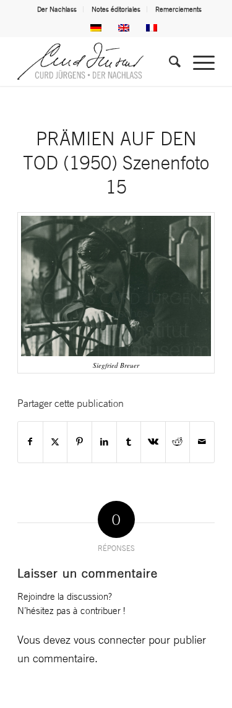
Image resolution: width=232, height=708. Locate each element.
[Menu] (198, 61)
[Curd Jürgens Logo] (96, 61)
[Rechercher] (169, 61)
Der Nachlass (57, 9)
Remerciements (178, 9)
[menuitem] (57, 9)
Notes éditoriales (116, 9)
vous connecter (109, 639)
